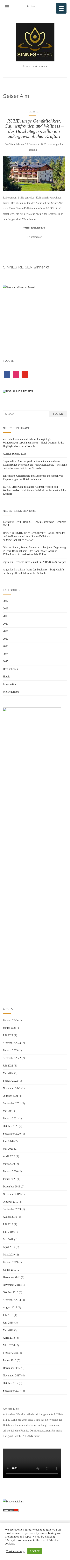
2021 (5, 631)
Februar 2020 (10, 1171)
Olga (5, 547)
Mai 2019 (8, 1239)
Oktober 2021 (10, 1095)
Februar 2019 (10, 1262)
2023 (32, 111)
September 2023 (12, 1042)
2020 (5, 623)
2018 (5, 608)
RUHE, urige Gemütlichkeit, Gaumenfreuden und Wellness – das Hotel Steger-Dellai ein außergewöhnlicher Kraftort (34, 128)
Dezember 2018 (11, 1277)
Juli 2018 (8, 1315)
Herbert (7, 533)
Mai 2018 (8, 1330)
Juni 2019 (8, 1231)
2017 (5, 601)
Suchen (58, 413)
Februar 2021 (10, 1118)
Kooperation (10, 684)
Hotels (6, 676)
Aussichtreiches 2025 (14, 453)
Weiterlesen (34, 227)
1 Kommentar (34, 237)
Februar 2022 (10, 1080)
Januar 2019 (9, 1269)
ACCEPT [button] (34, 1551)
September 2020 (12, 1133)
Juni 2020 (8, 1141)
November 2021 (12, 1088)
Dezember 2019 (11, 1186)
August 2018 (10, 1307)
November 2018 (12, 1284)
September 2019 (12, 1209)
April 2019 (9, 1247)
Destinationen (10, 669)
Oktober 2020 (10, 1126)
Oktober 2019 (10, 1201)
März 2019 (9, 1254)
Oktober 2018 (10, 1292)
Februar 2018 (10, 1352)
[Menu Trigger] (61, 8)
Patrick (7, 521)
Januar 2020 (9, 1179)
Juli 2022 (8, 1065)
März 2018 (9, 1345)
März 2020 (9, 1163)
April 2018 (9, 1337)
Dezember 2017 (11, 1368)
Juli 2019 (8, 1224)
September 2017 (12, 1390)
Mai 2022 (8, 1073)
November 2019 (12, 1194)
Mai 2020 (8, 1148)
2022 (5, 638)
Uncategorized (11, 691)
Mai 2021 (8, 1111)
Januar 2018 (9, 1360)
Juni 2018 (8, 1322)
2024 (5, 653)
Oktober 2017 (10, 1383)
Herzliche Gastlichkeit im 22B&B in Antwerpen (40, 562)
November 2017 (12, 1375)
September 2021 (12, 1103)
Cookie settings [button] (15, 1551)
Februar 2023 (10, 1050)
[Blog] (13, 1501)
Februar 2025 (10, 1020)
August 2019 (10, 1216)
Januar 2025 (9, 1027)
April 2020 (9, 1156)
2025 (5, 661)
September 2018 (12, 1300)
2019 (5, 616)
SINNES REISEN (22, 391)
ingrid (6, 562)
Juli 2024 (8, 1035)
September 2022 (12, 1058)
